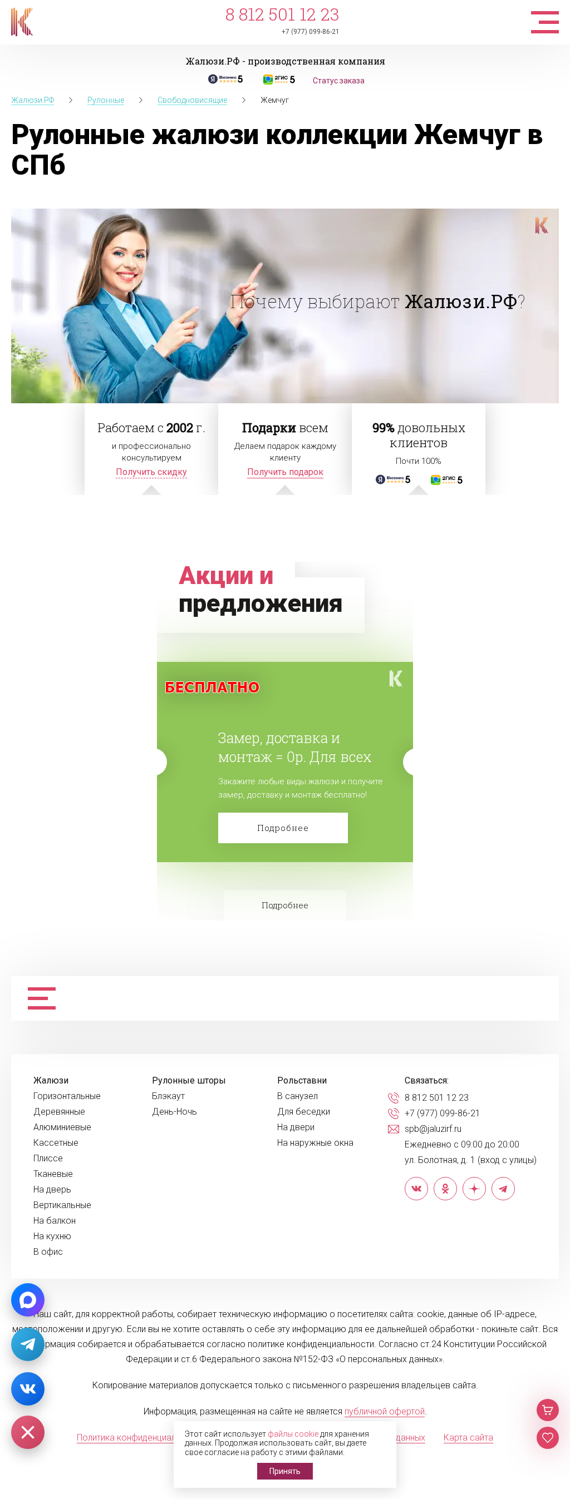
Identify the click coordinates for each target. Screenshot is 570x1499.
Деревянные (59, 1111)
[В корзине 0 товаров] (548, 1410)
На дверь (52, 1189)
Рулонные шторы (189, 1080)
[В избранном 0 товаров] (548, 1438)
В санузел (297, 1096)
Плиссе (48, 1158)
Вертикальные (62, 1205)
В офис (48, 1252)
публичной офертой (385, 1411)
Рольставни (302, 1080)
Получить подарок (285, 472)
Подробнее (283, 827)
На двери (296, 1127)
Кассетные (55, 1143)
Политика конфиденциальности (140, 1437)
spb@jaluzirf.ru (433, 1129)
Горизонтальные (67, 1096)
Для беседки (303, 1111)
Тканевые (53, 1174)
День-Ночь (174, 1111)
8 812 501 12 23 (282, 14)
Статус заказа (339, 81)
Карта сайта (468, 1437)
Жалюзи (50, 1080)
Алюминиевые (62, 1127)
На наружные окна (315, 1143)
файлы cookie (293, 1433)
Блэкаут (168, 1096)
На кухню (52, 1236)
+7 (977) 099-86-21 (311, 31)
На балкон (54, 1220)
